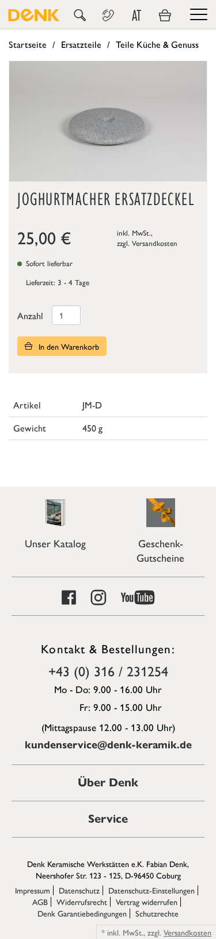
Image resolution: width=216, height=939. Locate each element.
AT (136, 15)
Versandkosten (154, 242)
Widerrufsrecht (81, 901)
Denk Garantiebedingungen (82, 913)
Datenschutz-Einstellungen (151, 890)
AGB (40, 901)
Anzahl (30, 315)
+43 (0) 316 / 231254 (108, 670)
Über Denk (108, 782)
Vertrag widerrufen (146, 901)
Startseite (28, 44)
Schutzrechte (157, 913)
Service (108, 819)
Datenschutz (79, 890)
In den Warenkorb (67, 346)
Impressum (32, 890)
